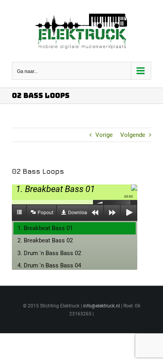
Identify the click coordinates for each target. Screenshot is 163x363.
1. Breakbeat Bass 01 (45, 228)
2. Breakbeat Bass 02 (45, 240)
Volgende (132, 134)
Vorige (104, 134)
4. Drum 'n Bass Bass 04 (49, 265)
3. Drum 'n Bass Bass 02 (49, 253)
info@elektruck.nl (101, 306)
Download (79, 212)
